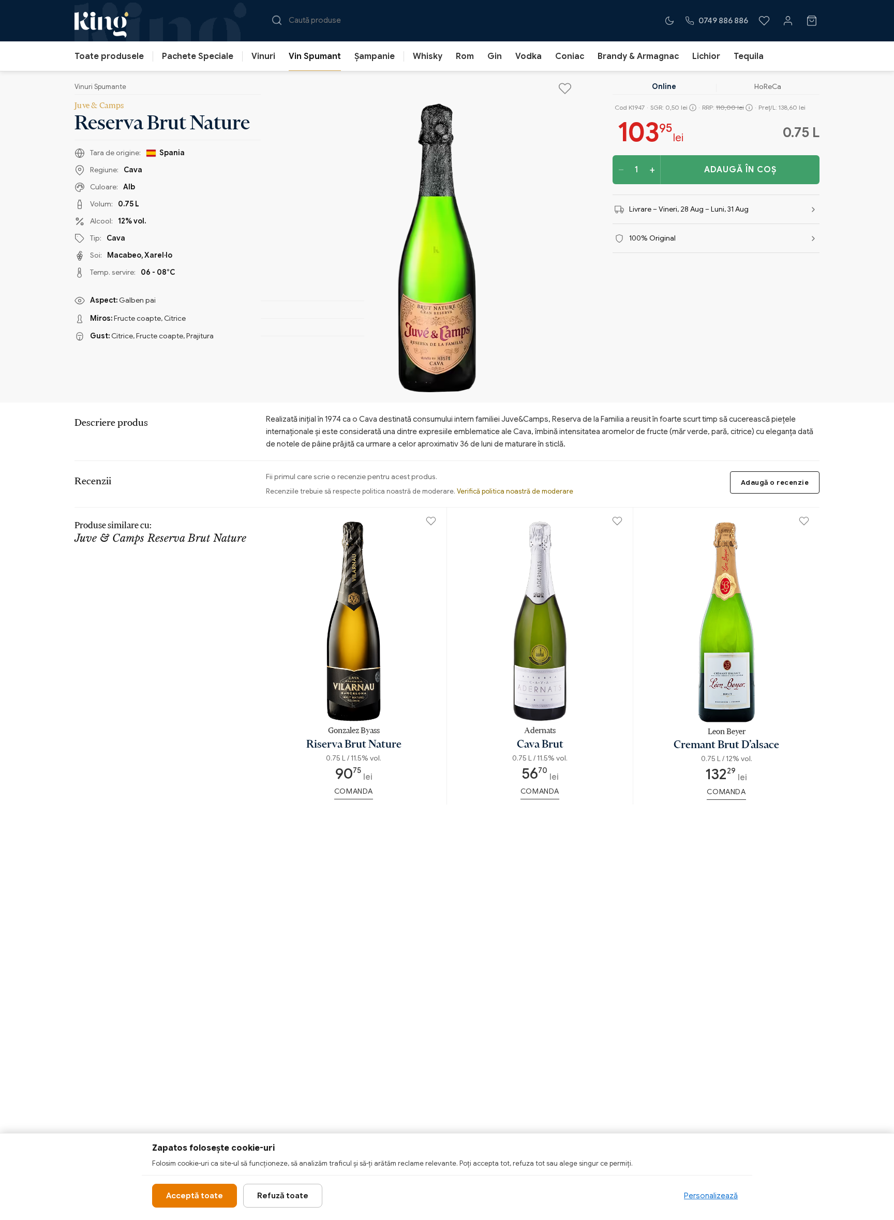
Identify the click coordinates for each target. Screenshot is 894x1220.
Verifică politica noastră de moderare (515, 491)
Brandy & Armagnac (638, 56)
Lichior (706, 56)
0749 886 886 (723, 20)
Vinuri (263, 56)
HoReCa (767, 86)
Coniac (569, 56)
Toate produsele (109, 56)
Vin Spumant (315, 56)
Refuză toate (282, 1195)
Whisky (427, 56)
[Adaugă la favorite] (565, 88)
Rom (465, 56)
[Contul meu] (788, 20)
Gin (494, 56)
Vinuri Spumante (100, 86)
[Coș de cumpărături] (812, 20)
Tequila (749, 56)
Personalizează (711, 1195)
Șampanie (374, 56)
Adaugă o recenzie (775, 482)
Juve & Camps (99, 105)
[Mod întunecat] (669, 20)
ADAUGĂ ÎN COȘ (740, 170)
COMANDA (353, 791)
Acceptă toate (194, 1195)
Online (664, 86)
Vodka (528, 56)
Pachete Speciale (197, 56)
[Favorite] (764, 20)
